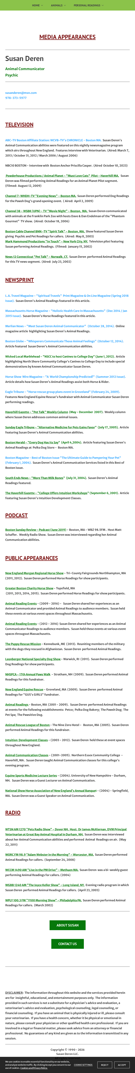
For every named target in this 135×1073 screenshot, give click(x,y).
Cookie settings (83, 1065)
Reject (104, 1065)
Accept (122, 1065)
